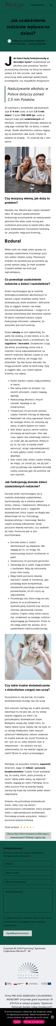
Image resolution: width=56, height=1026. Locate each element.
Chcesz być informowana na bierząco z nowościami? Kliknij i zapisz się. (28, 835)
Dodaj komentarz (14, 891)
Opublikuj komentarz (17, 933)
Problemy (41, 44)
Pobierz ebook (37, 5)
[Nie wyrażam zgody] (52, 1017)
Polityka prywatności (33, 1022)
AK (29, 951)
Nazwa (9, 863)
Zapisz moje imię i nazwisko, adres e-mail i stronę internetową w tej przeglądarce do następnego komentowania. (27, 922)
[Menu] (51, 5)
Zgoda (17, 1022)
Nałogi (32, 44)
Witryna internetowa (15, 882)
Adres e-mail (12, 872)
